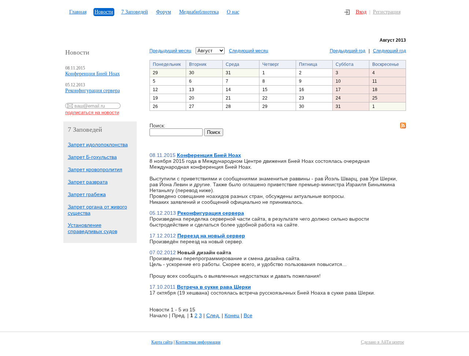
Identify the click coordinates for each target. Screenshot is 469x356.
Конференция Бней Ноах (92, 73)
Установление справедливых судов (92, 228)
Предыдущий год (347, 50)
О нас (233, 12)
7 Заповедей (134, 12)
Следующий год (389, 50)
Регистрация (386, 12)
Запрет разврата (88, 182)
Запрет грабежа (87, 194)
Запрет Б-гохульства (92, 157)
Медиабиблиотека (199, 12)
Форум (163, 12)
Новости (104, 12)
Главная (77, 12)
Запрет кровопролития (95, 169)
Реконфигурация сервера (92, 90)
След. (213, 315)
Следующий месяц (248, 50)
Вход (361, 12)
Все (248, 315)
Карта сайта (162, 342)
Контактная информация (198, 342)
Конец (232, 315)
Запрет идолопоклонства (98, 144)
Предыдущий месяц (170, 50)
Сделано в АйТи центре (382, 342)
